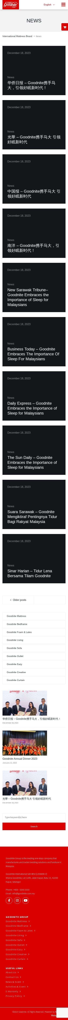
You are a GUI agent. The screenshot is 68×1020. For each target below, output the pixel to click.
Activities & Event (16, 986)
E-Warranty (12, 991)
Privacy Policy (14, 996)
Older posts (19, 600)
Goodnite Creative (16, 672)
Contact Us (12, 977)
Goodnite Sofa (14, 648)
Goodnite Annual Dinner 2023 (19, 758)
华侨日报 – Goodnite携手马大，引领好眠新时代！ (31, 718)
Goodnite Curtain (16, 680)
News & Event (13, 981)
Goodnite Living (15, 640)
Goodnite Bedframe (17, 624)
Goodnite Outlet (15, 656)
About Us (11, 972)
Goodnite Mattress (16, 616)
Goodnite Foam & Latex (19, 632)
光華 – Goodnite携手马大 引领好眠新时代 (26, 798)
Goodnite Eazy (14, 664)
